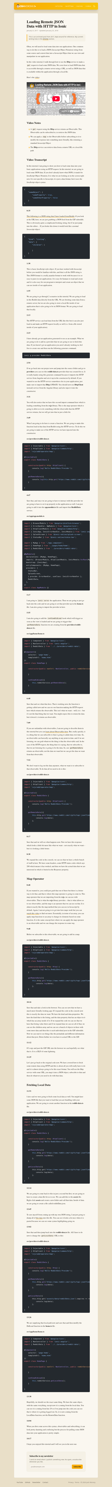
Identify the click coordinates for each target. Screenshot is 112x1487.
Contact (45, 1482)
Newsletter (36, 1482)
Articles (59, 6)
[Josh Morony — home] (26, 6)
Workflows (70, 6)
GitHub (27, 1482)
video (37, 77)
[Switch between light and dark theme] (94, 6)
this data (39, 1218)
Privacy (71, 1482)
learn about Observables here (57, 731)
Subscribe (77, 1467)
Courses (80, 6)
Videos (88, 6)
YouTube (20, 1482)
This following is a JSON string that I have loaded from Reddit (50, 216)
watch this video (33, 913)
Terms (77, 1482)
